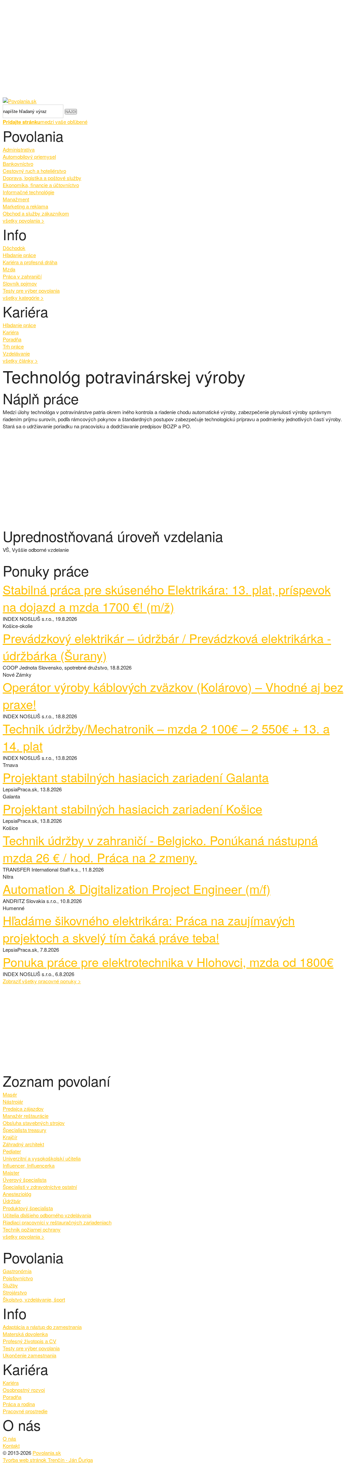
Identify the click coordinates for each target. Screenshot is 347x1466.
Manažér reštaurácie (25, 1115)
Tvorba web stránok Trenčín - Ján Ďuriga (48, 1459)
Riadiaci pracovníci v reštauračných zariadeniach (57, 1222)
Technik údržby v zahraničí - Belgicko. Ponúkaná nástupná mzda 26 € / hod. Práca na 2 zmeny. (160, 848)
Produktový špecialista (28, 1208)
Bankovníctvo (18, 163)
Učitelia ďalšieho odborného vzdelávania (47, 1215)
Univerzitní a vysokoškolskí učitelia (42, 1158)
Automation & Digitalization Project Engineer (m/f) (136, 888)
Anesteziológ (17, 1193)
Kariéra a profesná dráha (30, 262)
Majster (11, 1172)
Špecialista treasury (24, 1129)
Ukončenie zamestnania (29, 1355)
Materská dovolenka (25, 1333)
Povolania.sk (47, 1452)
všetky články (20, 360)
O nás (9, 1438)
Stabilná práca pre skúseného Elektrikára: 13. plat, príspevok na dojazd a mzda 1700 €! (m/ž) (167, 598)
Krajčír (10, 1137)
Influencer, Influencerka (29, 1165)
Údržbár (12, 1200)
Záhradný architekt (23, 1144)
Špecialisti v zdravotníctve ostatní (40, 1186)
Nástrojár (13, 1101)
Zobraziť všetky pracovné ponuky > (42, 981)
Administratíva (19, 149)
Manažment (16, 199)
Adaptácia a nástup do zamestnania (42, 1326)
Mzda (9, 269)
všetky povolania (23, 220)
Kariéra (11, 332)
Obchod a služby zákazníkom (36, 213)
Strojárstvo (15, 1292)
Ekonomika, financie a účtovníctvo (41, 184)
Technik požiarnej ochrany (32, 1229)
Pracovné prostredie (25, 1411)
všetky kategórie (23, 297)
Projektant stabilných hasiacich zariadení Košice (132, 808)
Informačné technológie (28, 192)
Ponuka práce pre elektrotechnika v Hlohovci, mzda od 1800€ (168, 961)
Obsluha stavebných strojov (34, 1122)
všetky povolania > (23, 1236)
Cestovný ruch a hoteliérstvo (34, 170)
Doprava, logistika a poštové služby (42, 177)
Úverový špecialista (24, 1179)
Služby (10, 1285)
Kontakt (11, 1445)
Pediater (12, 1151)
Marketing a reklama (25, 206)
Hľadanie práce (19, 254)
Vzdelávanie (16, 353)
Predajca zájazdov (23, 1108)
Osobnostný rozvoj (24, 1389)
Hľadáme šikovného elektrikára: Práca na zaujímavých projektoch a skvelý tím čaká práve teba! (149, 928)
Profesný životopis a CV (29, 1341)
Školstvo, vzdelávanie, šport (34, 1299)
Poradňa (12, 339)
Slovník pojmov (20, 283)
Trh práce (13, 346)
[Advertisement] (173, 50)
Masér (10, 1094)
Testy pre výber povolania (31, 290)
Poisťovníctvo (18, 1278)
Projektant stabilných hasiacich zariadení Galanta (136, 777)
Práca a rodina (19, 1403)
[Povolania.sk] (20, 101)
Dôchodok (14, 247)
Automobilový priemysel (29, 156)
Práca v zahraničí (22, 276)
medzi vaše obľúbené (45, 121)
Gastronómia (17, 1271)
